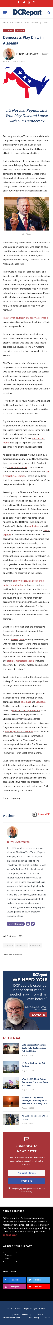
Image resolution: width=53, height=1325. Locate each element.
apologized (33, 526)
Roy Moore (35, 945)
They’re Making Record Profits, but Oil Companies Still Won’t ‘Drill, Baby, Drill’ (34, 1100)
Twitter (14, 639)
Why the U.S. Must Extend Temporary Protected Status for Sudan (35, 1082)
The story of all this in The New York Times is (25, 317)
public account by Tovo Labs (26, 710)
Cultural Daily (10, 1234)
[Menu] (5, 12)
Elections (8, 30)
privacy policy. (26, 1191)
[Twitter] (33, 924)
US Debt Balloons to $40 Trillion (33, 1065)
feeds (21, 639)
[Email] (28, 924)
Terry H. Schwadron (29, 54)
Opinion (20, 30)
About (31, 1317)
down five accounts (17, 467)
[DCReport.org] (27, 12)
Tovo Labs (26, 701)
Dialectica (40, 701)
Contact (47, 1317)
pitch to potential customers (19, 731)
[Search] (48, 12)
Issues (5, 1317)
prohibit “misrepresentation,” (21, 660)
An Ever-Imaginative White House (35, 1117)
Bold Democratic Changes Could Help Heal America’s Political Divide (34, 1047)
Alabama (8, 945)
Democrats (21, 945)
